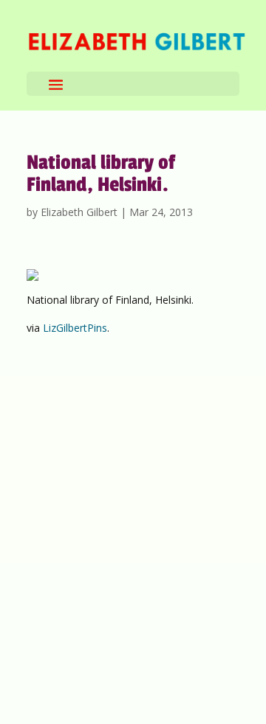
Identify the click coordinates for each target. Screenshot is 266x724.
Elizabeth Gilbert (79, 212)
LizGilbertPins (75, 328)
